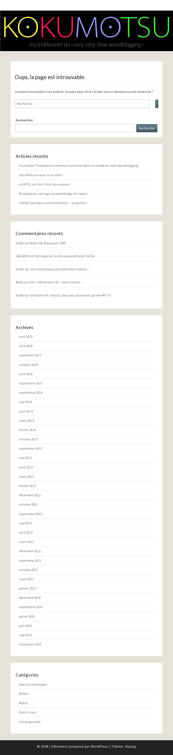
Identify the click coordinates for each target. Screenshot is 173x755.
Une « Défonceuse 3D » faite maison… (56, 282)
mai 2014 (25, 402)
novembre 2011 (30, 560)
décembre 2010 (30, 597)
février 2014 (27, 430)
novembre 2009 (30, 644)
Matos (23, 703)
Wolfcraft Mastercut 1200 (47, 243)
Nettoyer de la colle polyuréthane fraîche (65, 256)
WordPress (99, 746)
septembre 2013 (30, 448)
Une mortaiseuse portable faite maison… (60, 269)
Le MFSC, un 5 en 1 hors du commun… (46, 184)
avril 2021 (26, 336)
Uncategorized (29, 722)
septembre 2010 (30, 607)
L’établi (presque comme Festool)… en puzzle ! (53, 203)
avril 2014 (26, 411)
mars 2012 (26, 542)
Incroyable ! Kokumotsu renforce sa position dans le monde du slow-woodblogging (78, 165)
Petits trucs (27, 712)
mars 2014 (26, 420)
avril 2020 (26, 346)
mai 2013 (25, 458)
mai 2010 (25, 635)
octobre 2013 (28, 439)
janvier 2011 (27, 588)
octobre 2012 (28, 504)
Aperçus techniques (33, 684)
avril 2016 (26, 374)
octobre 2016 (28, 365)
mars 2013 (26, 476)
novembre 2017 (30, 355)
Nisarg (130, 746)
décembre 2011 (30, 551)
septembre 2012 (30, 514)
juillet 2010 (27, 616)
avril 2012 (26, 532)
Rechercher (24, 120)
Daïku (20, 243)
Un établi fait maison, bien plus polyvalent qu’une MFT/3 (70, 295)
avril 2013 (26, 467)
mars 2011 (26, 579)
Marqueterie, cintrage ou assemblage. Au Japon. (53, 193)
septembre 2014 (30, 392)
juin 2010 (25, 626)
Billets (24, 693)
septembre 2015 (30, 383)
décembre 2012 (30, 495)
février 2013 (27, 486)
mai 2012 (25, 523)
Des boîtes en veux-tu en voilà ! (41, 175)
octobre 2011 (28, 570)
